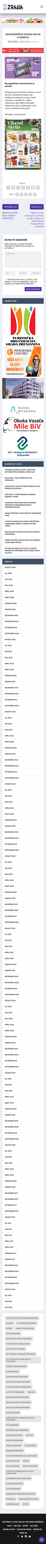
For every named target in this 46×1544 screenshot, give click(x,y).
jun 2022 (8, 868)
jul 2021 (8, 934)
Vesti (22, 41)
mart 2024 (9, 742)
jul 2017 (8, 1223)
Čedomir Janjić (12, 1504)
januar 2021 (10, 970)
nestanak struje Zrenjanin (18, 1402)
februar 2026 (11, 603)
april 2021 (9, 952)
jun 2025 (8, 651)
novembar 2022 (12, 838)
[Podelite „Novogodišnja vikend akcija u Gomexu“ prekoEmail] (32, 187)
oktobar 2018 (11, 1133)
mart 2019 (9, 1103)
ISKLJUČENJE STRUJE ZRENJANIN (19, 1339)
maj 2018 (8, 1163)
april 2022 (9, 880)
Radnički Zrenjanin (14, 1451)
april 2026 (9, 591)
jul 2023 (8, 790)
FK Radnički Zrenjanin (26, 1323)
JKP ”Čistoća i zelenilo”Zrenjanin (20, 1354)
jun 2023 (8, 796)
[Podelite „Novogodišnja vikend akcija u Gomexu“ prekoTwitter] (13, 187)
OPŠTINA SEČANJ (13, 1413)
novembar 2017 (11, 1199)
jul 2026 (8, 573)
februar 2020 (11, 1036)
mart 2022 (9, 886)
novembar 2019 (11, 1055)
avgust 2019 (10, 1073)
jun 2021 (8, 940)
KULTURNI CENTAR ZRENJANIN (18, 1382)
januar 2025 (10, 681)
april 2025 (9, 663)
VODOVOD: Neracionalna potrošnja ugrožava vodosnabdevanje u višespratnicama (20, 505)
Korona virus (12, 1371)
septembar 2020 (12, 994)
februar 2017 (10, 1253)
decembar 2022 (11, 832)
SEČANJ (26, 1461)
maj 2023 (9, 802)
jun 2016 (8, 1301)
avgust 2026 (10, 567)
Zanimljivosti (9, 1529)
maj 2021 (8, 946)
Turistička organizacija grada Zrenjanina (19, 1472)
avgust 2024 (10, 712)
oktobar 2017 (11, 1205)
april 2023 (9, 808)
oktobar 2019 (11, 1061)
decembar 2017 (11, 1193)
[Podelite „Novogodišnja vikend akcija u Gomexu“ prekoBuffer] (28, 187)
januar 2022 (10, 898)
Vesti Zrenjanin (13, 1489)
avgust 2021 (10, 928)
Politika (17, 1526)
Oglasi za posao (24, 1529)
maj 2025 (9, 657)
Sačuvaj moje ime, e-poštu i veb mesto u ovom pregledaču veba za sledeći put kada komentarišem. (20, 281)
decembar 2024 (11, 688)
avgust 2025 (10, 639)
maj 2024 (9, 730)
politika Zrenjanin (14, 1440)
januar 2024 (10, 754)
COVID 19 (9, 1323)
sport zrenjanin (30, 1466)
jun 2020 (8, 1013)
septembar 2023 (12, 778)
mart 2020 (9, 1030)
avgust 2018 (10, 1145)
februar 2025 (11, 675)
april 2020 (9, 1025)
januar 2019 (10, 1115)
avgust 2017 (10, 1217)
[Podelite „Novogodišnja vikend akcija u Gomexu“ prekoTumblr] (18, 187)
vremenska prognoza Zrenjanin (20, 1494)
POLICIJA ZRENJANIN (14, 1435)
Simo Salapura (12, 1466)
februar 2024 (11, 748)
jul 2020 (8, 1006)
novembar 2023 (12, 766)
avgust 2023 (10, 784)
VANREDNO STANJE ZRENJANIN (18, 1478)
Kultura (34, 1526)
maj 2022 (9, 874)
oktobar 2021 (11, 916)
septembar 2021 (12, 922)
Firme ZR (23, 1533)
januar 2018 (10, 1187)
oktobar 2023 (11, 772)
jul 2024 (8, 718)
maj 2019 (8, 1091)
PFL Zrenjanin (12, 1425)
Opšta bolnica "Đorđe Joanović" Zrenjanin (20, 1419)
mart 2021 (9, 958)
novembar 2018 (12, 1127)
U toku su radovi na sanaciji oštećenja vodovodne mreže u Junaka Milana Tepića (22, 523)
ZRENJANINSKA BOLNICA (28, 1499)
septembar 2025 (12, 633)
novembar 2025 (12, 621)
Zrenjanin (10, 1499)
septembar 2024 (12, 706)
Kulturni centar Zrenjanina (18, 1387)
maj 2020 (9, 1019)
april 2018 (9, 1169)
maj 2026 (9, 585)
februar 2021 (10, 964)
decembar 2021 (11, 904)
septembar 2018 (12, 1139)
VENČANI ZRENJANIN (14, 1483)
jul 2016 (8, 1295)
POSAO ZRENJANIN (13, 1445)
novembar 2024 (12, 694)
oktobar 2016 (11, 1277)
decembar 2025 (11, 615)
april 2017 (9, 1241)
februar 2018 (11, 1181)
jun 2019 (8, 1085)
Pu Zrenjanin (30, 1445)
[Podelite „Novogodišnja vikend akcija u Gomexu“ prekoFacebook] (8, 187)
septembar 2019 (12, 1067)
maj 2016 (8, 1307)
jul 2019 (8, 1079)
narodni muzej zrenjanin (17, 1397)
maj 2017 (8, 1235)
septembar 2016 (12, 1283)
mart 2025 (9, 669)
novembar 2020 (12, 982)
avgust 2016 (10, 1289)
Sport (25, 1526)
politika (29, 1435)
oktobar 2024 (11, 700)
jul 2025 (8, 645)
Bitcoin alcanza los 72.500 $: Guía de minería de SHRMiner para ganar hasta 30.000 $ (22, 550)
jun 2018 (8, 1157)
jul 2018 (8, 1151)
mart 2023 (9, 814)
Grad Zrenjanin (13, 1333)
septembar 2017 (12, 1211)
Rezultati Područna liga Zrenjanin (21, 1456)
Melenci (31, 1392)
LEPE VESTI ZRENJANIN (15, 1392)
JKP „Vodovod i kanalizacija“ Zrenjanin (18, 1360)
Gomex (9, 1328)
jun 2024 (8, 724)
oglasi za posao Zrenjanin (18, 1407)
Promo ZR (37, 1529)
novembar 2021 (11, 910)
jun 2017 (8, 1229)
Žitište (26, 1504)
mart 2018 (9, 1175)
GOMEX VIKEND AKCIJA (25, 1328)
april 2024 (9, 736)
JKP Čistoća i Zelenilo (15, 1349)
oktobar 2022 (11, 844)
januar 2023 (10, 826)
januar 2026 (10, 609)
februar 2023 (11, 820)
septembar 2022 (12, 850)
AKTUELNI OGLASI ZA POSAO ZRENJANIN (22, 1318)
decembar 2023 (11, 760)
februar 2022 (11, 892)
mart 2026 (9, 597)
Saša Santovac (13, 1461)
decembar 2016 (11, 1265)
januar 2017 (10, 1259)
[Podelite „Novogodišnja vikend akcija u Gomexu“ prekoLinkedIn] (23, 187)
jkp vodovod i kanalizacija (18, 1344)
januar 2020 (10, 1043)
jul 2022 (8, 862)
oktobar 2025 (11, 627)
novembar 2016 (11, 1271)
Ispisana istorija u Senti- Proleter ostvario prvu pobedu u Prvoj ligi (20, 471)
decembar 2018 (11, 1121)
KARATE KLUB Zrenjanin (16, 1366)
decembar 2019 (11, 1049)
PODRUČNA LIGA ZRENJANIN (17, 1430)
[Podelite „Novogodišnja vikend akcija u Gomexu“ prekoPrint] (37, 187)
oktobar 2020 (11, 988)
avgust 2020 (10, 1000)
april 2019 (9, 1097)
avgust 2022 (10, 856)
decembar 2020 (11, 976)
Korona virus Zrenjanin (17, 1377)
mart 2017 (9, 1247)
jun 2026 (8, 579)
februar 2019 (10, 1109)
